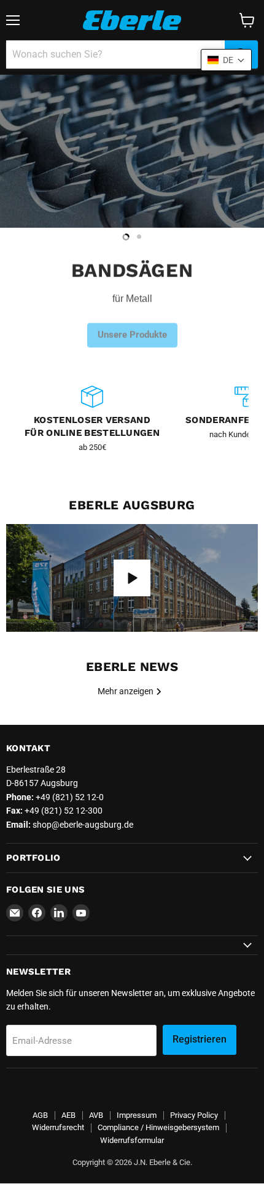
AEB (68, 1115)
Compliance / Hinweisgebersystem (158, 1127)
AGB (40, 1115)
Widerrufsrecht (58, 1127)
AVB (96, 1115)
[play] (132, 578)
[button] (226, 60)
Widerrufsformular (132, 1140)
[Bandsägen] (132, 151)
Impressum (137, 1115)
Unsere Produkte (132, 326)
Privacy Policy (194, 1115)
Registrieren (200, 1039)
